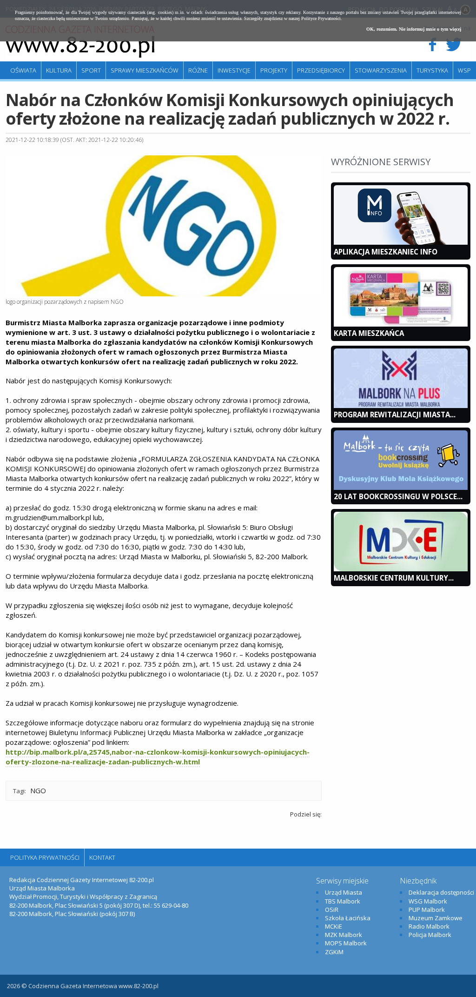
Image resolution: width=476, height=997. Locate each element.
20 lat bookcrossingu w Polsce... (398, 496)
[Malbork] (80, 41)
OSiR (331, 909)
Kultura (59, 70)
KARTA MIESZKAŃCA (369, 333)
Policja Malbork (430, 934)
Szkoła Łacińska (347, 918)
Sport (91, 70)
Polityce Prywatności (321, 18)
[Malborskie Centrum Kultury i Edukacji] (401, 569)
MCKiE (333, 926)
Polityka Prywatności (44, 857)
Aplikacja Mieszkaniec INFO (385, 251)
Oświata (23, 70)
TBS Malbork (342, 901)
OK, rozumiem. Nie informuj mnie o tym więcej (413, 29)
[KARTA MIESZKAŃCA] (401, 324)
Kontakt (102, 857)
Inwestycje (234, 70)
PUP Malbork (427, 909)
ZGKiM (334, 952)
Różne (198, 70)
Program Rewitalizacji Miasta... (395, 414)
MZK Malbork (343, 934)
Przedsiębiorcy (321, 70)
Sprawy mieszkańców (144, 70)
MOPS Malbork (346, 943)
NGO (38, 790)
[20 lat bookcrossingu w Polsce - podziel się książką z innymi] (401, 487)
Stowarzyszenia (381, 70)
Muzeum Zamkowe (436, 918)
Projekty (273, 70)
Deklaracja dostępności (441, 892)
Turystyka (432, 70)
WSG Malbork (428, 901)
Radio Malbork (429, 926)
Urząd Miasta (343, 892)
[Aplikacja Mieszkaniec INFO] (401, 242)
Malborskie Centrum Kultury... (394, 577)
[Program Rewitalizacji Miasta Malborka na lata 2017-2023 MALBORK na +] (401, 405)
